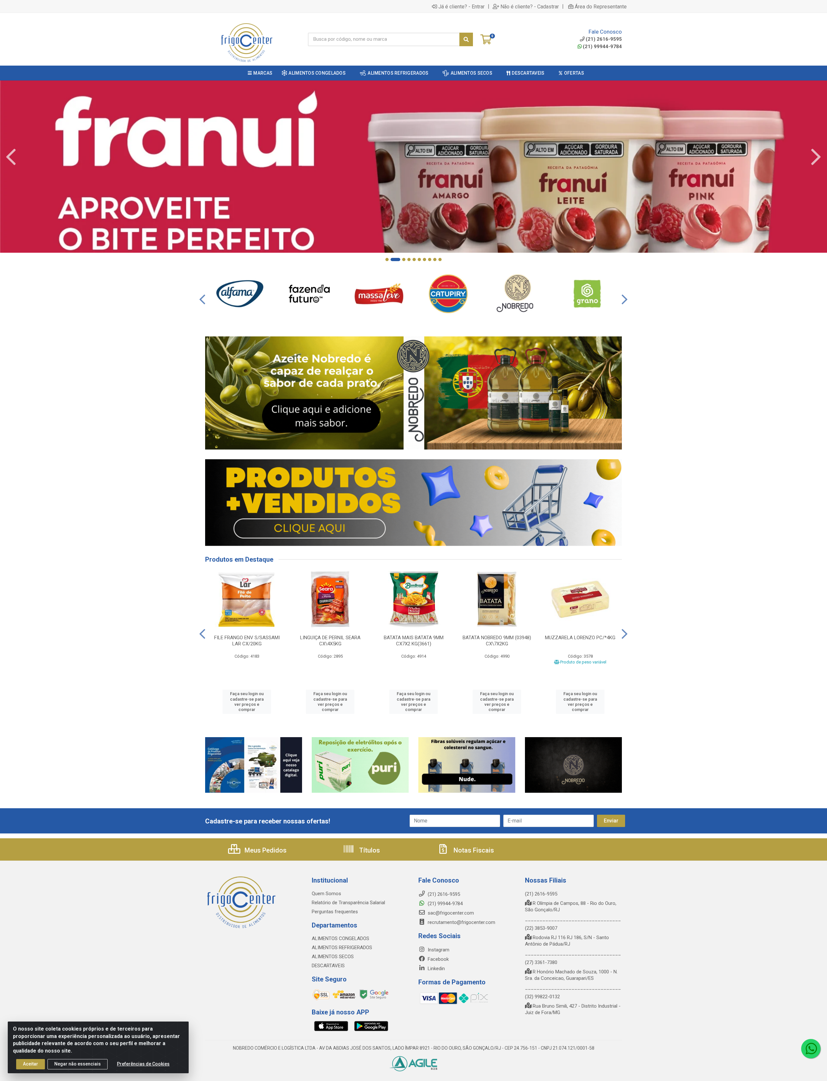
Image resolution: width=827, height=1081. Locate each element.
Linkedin (435, 968)
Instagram (437, 950)
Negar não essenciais (77, 1063)
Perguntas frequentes (335, 912)
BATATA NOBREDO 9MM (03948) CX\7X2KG (497, 641)
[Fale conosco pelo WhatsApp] (811, 1048)
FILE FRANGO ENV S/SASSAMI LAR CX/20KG (247, 641)
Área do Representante (601, 6)
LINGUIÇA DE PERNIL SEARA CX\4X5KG (330, 641)
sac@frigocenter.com (451, 913)
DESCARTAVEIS (328, 966)
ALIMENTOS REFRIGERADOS (342, 947)
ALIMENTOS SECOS (333, 956)
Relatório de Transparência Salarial (348, 903)
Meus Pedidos (265, 850)
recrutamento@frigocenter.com (461, 922)
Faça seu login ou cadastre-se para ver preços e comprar (247, 701)
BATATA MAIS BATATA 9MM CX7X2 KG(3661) (414, 641)
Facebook (437, 959)
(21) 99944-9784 (602, 46)
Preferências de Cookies (143, 1063)
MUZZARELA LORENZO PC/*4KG (580, 638)
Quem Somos (326, 893)
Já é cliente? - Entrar (461, 6)
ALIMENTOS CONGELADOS (340, 938)
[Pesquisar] (466, 39)
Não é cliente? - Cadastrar (529, 6)
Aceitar (30, 1063)
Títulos (369, 850)
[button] (387, 259)
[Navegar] (11, 157)
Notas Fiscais (473, 850)
